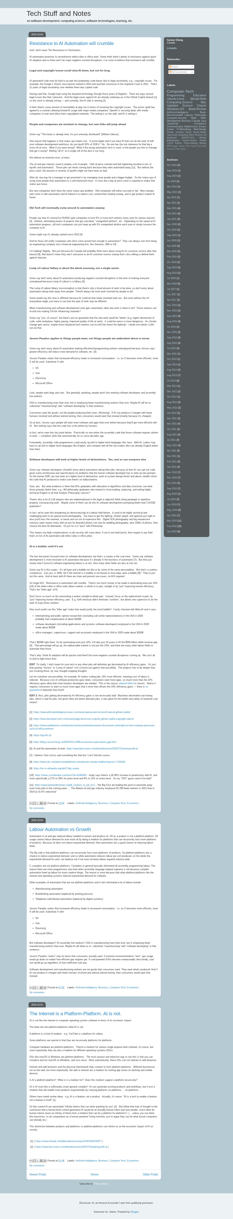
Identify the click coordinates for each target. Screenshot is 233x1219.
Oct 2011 (171, 429)
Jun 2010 (172, 504)
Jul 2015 (171, 348)
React (188, 132)
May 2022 (172, 192)
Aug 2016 (172, 321)
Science (187, 105)
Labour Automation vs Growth (60, 829)
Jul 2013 (171, 380)
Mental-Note (198, 98)
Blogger (174, 146)
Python (178, 143)
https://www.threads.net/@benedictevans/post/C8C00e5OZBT (68, 1141)
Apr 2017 (171, 299)
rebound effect (126, 683)
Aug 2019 (172, 273)
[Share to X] (38, 803)
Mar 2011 (172, 456)
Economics (133, 803)
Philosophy (200, 115)
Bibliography (173, 140)
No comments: (37, 808)
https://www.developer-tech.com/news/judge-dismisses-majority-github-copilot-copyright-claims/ (84, 718)
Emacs (202, 126)
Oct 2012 (172, 396)
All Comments (179, 72)
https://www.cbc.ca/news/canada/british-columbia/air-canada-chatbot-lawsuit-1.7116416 (79, 761)
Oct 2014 (172, 359)
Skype (183, 149)
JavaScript (172, 123)
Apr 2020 (171, 246)
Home (94, 1174)
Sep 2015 (172, 337)
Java (203, 120)
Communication (175, 126)
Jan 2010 (172, 531)
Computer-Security (177, 118)
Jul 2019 (171, 278)
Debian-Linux (191, 126)
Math (193, 118)
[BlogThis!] (34, 803)
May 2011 (172, 445)
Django (182, 146)
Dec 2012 (172, 391)
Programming (175, 95)
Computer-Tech (118, 803)
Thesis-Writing (190, 143)
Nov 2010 (172, 477)
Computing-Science (180, 102)
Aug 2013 (172, 375)
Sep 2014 (172, 364)
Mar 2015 (172, 353)
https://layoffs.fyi (43, 735)
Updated (172, 105)
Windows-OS (175, 109)
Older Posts (150, 1174)
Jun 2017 (172, 294)
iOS (169, 146)
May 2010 (172, 510)
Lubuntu (189, 115)
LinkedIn (172, 48)
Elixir (188, 146)
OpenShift (202, 146)
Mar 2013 (172, 386)
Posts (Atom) (101, 1183)
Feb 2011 (172, 461)
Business (103, 803)
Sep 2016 (172, 316)
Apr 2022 (171, 197)
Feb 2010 (172, 526)
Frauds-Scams (189, 140)
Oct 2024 (172, 165)
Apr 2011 (171, 450)
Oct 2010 (172, 483)
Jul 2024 (171, 181)
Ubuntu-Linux (175, 98)
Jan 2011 (171, 466)
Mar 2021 (172, 208)
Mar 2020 (172, 251)
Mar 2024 (172, 186)
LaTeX (170, 143)
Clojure (201, 105)
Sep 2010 (172, 488)
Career (170, 129)
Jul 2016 (171, 326)
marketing (183, 135)
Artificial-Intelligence (86, 803)
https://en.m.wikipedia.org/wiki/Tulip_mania (56, 768)
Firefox (170, 132)
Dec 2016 (172, 305)
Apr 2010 (171, 515)
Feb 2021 (172, 213)
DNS (191, 135)
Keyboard (172, 137)
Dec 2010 (172, 472)
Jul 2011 (171, 440)
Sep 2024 (172, 170)
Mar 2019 (172, 283)
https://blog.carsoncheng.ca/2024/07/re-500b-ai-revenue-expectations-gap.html (75, 742)
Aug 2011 (172, 434)
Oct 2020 (172, 229)
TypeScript (172, 135)
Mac (203, 102)
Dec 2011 (172, 418)
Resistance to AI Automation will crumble (71, 43)
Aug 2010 (172, 493)
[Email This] (31, 803)
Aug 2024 (172, 175)
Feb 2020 (172, 256)
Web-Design (199, 129)
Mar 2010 (172, 520)
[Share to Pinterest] (45, 803)
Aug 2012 (172, 402)
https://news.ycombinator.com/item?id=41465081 (61, 775)
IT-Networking (184, 129)
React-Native (199, 132)
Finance (199, 135)
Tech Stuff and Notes (59, 13)
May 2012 (172, 407)
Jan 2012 (172, 413)
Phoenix (170, 149)
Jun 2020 (172, 240)
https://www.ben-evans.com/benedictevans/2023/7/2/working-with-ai (102, 748)
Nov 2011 (172, 423)
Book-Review (197, 109)
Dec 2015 (172, 332)
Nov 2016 (172, 310)
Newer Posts (37, 1174)
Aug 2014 (172, 369)
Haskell (194, 146)
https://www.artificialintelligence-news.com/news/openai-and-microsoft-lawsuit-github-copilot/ (82, 712)
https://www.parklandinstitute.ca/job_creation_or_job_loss (65, 785)
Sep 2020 (172, 235)
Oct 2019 (172, 262)
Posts (174, 66)
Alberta (202, 137)
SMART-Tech (187, 137)
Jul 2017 (171, 289)
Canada (196, 120)
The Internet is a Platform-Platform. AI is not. (75, 1013)
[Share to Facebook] (41, 803)
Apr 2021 (171, 202)
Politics (177, 149)
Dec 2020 (172, 224)
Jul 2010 (171, 499)
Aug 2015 (172, 343)
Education (199, 95)
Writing (202, 143)
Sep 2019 (172, 267)
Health (203, 140)
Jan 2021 (172, 219)
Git (205, 135)
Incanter (180, 132)
